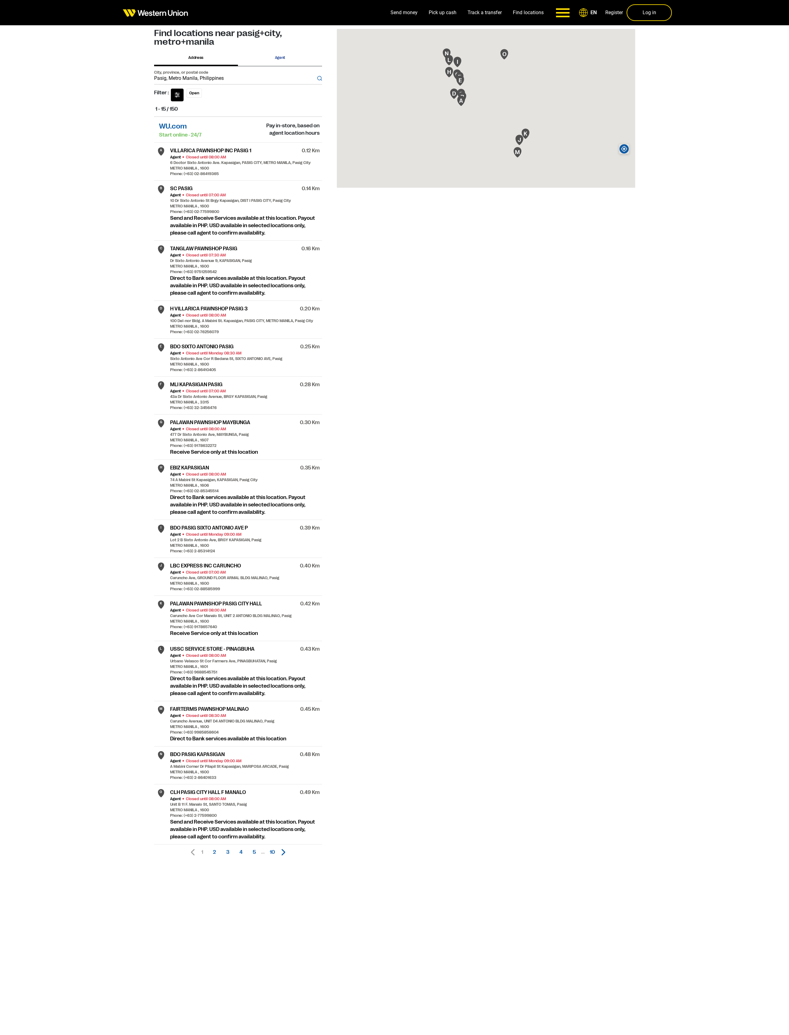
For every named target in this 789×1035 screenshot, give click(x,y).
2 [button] (214, 852)
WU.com (173, 126)
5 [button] (254, 852)
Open (194, 93)
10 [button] (272, 852)
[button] (589, 12)
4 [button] (241, 852)
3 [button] (227, 852)
